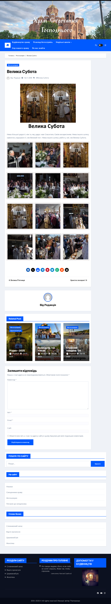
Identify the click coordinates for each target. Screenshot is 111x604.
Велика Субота (43, 78)
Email (10, 420)
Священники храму (14, 492)
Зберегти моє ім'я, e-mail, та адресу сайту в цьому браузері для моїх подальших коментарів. (46, 436)
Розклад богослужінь (43, 42)
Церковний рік (15, 331)
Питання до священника (16, 504)
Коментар (11, 380)
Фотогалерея (13, 65)
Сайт (9, 428)
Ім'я (9, 412)
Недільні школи (63, 42)
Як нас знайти (38, 48)
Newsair (61, 601)
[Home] (8, 45)
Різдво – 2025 (17, 350)
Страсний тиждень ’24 (73, 349)
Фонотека (10, 543)
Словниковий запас (14, 526)
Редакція (17, 78)
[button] (105, 45)
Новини (9, 487)
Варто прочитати (13, 532)
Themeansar (75, 601)
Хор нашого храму (20, 48)
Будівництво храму (21, 42)
